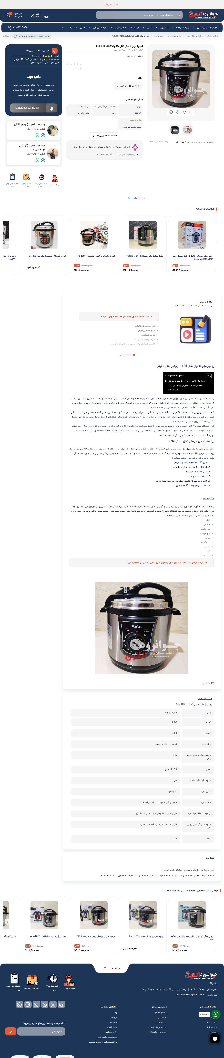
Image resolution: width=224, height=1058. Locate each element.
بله (182, 142)
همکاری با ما (212, 1027)
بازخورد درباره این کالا (160, 142)
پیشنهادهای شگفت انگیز (107, 1037)
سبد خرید (113, 1022)
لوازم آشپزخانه (182, 27)
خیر (176, 142)
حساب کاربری (112, 1027)
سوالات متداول (211, 1022)
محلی (82, 27)
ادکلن (149, 27)
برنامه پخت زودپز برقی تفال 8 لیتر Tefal (187, 385)
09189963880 (36, 129)
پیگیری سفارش (111, 1032)
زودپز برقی (130, 56)
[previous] (216, 241)
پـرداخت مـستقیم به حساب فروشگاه (103, 1042)
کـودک (136, 27)
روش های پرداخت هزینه (157, 1027)
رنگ (140, 78)
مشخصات (175, 390)
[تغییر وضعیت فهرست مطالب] (207, 376)
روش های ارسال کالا (159, 1022)
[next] (7, 241)
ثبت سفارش (162, 1017)
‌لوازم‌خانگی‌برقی (100, 27)
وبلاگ (115, 1012)
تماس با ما (213, 1032)
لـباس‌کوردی (120, 27)
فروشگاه (114, 1017)
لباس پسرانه (165, 40)
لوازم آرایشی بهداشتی (207, 27)
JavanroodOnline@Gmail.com (190, 994)
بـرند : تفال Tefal (136, 198)
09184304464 (36, 154)
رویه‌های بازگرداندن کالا (158, 1032)
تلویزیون (164, 27)
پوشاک (69, 27)
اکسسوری (85, 39)
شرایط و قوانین (161, 1012)
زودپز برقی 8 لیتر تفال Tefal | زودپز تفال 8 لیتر (186, 381)
